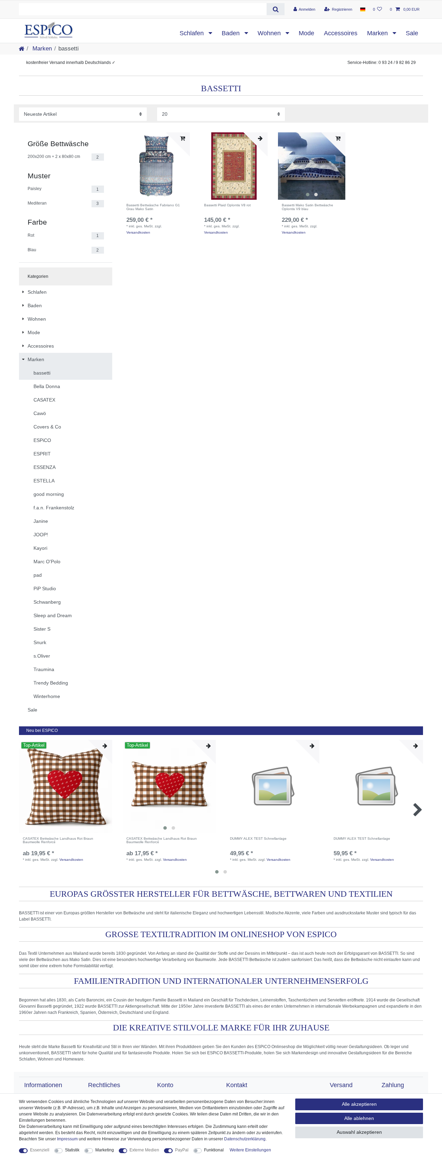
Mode (306, 33)
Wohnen (270, 33)
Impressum (67, 1139)
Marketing (104, 1150)
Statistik (72, 1150)
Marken (378, 33)
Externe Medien (144, 1150)
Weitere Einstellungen (250, 1150)
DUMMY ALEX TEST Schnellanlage (258, 838)
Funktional (214, 1150)
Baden (231, 33)
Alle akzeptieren (359, 1104)
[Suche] (275, 9)
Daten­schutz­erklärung (245, 1139)
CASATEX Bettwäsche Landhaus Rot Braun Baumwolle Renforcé (58, 840)
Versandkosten (138, 232)
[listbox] (156, 166)
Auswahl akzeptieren (359, 1132)
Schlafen (192, 33)
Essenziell (39, 1150)
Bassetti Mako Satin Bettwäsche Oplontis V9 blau (307, 207)
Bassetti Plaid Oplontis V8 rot (227, 205)
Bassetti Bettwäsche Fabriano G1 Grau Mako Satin (153, 207)
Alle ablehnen (359, 1118)
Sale (412, 33)
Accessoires (340, 33)
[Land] (362, 9)
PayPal (182, 1150)
